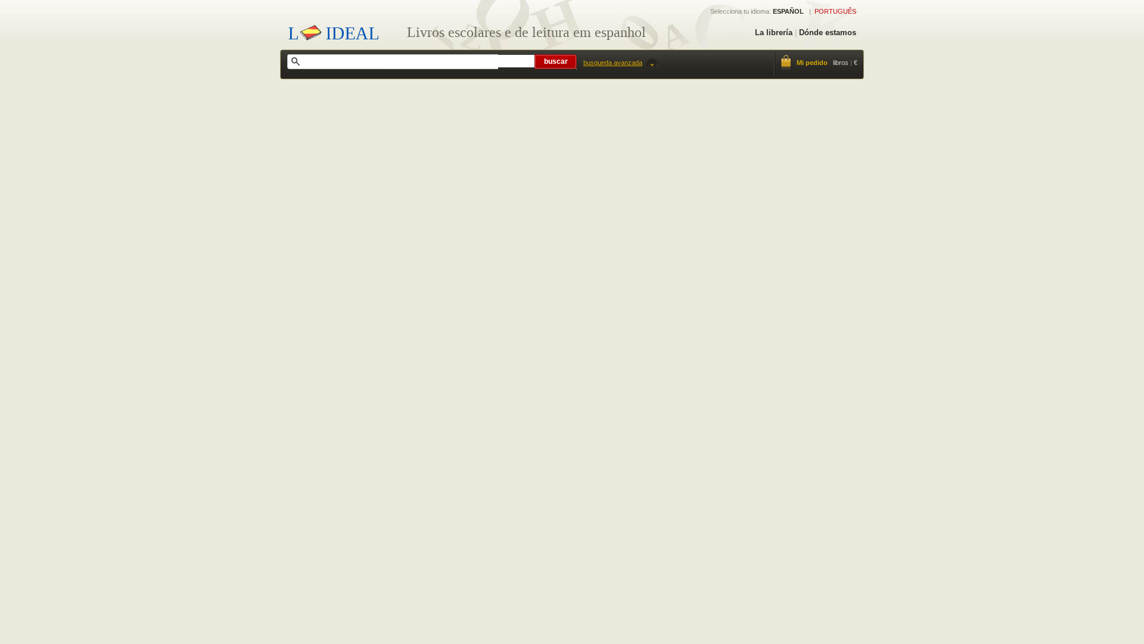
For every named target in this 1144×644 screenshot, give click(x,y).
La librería (773, 32)
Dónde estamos (827, 32)
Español (788, 11)
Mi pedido (812, 62)
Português (835, 11)
